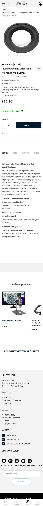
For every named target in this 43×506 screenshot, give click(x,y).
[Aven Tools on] (29, 461)
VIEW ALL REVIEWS (10, 95)
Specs (36, 153)
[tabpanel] (21, 38)
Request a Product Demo (12, 386)
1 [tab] (17, 55)
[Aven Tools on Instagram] (10, 461)
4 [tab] (25, 55)
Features (26, 153)
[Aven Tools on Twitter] (16, 461)
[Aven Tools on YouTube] (23, 461)
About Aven (6, 398)
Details (5, 153)
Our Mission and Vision (11, 400)
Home (4, 10)
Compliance (7, 420)
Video (15, 153)
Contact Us (6, 403)
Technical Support (9, 380)
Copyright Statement (10, 423)
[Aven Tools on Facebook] (3, 461)
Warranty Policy (8, 415)
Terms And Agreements (11, 418)
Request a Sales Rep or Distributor (16, 383)
